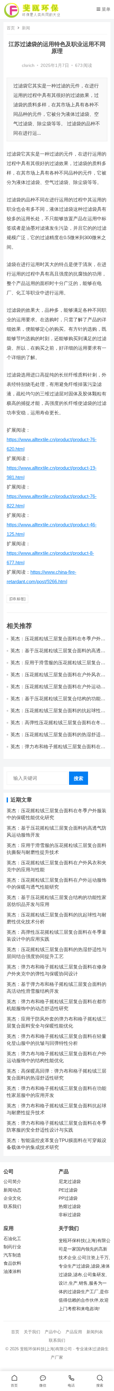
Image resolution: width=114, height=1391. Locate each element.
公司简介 (12, 1181)
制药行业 (12, 1247)
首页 (11, 28)
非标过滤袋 (70, 1214)
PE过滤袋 (68, 1190)
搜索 (78, 778)
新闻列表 (94, 1331)
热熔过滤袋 (70, 1206)
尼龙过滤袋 (70, 1181)
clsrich (28, 65)
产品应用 (74, 1331)
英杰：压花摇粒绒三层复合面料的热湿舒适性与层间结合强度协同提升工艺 (57, 737)
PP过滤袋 (68, 1198)
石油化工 (12, 1238)
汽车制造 (12, 1255)
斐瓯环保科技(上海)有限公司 (46, 1349)
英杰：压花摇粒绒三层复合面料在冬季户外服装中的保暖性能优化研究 (57, 641)
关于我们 (32, 1331)
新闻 (26, 28)
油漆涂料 (12, 1271)
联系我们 (12, 1206)
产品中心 (53, 1331)
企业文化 (12, 1198)
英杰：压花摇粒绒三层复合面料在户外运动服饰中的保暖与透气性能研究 (57, 689)
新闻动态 (12, 1190)
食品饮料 (12, 1263)
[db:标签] (17, 599)
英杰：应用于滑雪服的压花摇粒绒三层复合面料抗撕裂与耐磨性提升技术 (57, 665)
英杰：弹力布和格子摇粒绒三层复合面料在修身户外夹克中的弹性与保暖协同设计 (57, 749)
